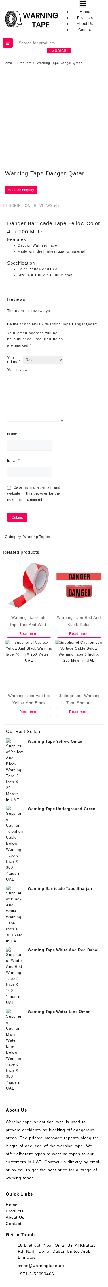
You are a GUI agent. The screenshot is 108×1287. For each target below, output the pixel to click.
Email (13, 461)
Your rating (13, 360)
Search (59, 50)
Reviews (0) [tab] (46, 205)
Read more (29, 634)
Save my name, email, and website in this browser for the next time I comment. (33, 493)
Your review (19, 370)
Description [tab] (17, 205)
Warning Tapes (36, 537)
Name (13, 434)
